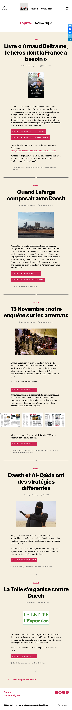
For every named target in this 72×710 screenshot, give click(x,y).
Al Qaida (16, 567)
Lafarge (30, 286)
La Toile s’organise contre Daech (36, 592)
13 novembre (17, 450)
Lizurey (46, 167)
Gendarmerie (39, 167)
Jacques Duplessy (31, 66)
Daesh (15, 286)
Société (36, 302)
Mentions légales (12, 695)
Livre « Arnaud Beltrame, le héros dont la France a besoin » (36, 52)
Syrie (35, 286)
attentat (24, 450)
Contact (7, 692)
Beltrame (21, 167)
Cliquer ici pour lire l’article (24, 389)
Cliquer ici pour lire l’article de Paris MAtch (30, 137)
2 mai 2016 (46, 495)
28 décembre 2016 (46, 322)
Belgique (37, 450)
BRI (42, 450)
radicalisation (40, 663)
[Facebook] (70, 29)
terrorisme (53, 167)
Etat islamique (29, 167)
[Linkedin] (70, 39)
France (15, 452)
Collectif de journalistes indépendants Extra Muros (29, 705)
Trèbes (15, 169)
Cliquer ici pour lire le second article (27, 279)
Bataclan (31, 450)
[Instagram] (70, 36)
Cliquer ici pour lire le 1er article (26, 273)
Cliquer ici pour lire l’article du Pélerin (28, 131)
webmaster (31, 602)
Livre (36, 39)
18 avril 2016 (44, 602)
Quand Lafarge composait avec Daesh (36, 195)
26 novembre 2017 (46, 205)
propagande (31, 663)
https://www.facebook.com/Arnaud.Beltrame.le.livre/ (33, 151)
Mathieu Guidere (39, 567)
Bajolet (15, 167)
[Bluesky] (70, 32)
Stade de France (23, 452)
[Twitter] (70, 25)
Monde (36, 185)
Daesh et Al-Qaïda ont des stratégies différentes (36, 481)
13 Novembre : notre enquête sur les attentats (36, 312)
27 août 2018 (46, 66)
